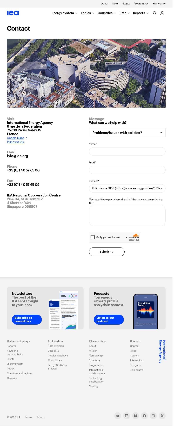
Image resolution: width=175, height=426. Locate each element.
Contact (134, 346)
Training (93, 386)
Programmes (141, 4)
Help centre (159, 4)
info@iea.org (17, 156)
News (115, 4)
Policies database (58, 356)
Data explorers (56, 346)
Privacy (41, 417)
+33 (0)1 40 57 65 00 (23, 170)
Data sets (53, 351)
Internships (136, 360)
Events (126, 4)
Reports (139, 13)
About (104, 4)
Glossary (12, 378)
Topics (86, 13)
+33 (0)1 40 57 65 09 (23, 185)
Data (122, 13)
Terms (28, 417)
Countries (105, 13)
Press (133, 351)
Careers (134, 356)
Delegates (135, 365)
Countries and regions (19, 373)
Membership (96, 356)
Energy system (63, 13)
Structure (94, 360)
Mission (93, 351)
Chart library (55, 360)
